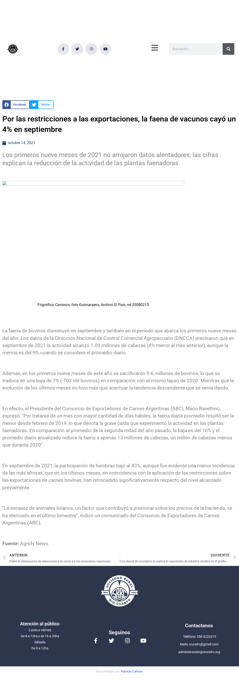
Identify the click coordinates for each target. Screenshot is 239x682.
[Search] (228, 49)
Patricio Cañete (132, 671)
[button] (16, 104)
